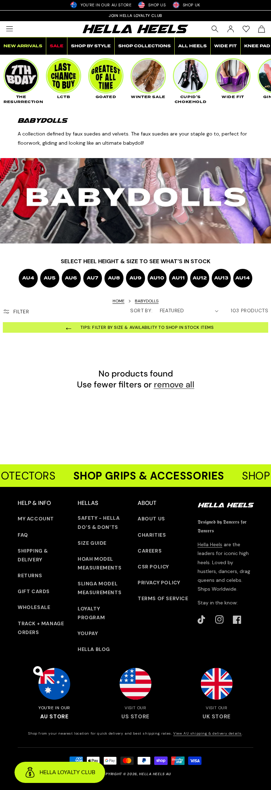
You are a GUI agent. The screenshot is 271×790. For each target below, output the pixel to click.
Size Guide (92, 543)
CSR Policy (153, 566)
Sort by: (141, 310)
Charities (152, 535)
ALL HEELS (192, 46)
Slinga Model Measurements (99, 588)
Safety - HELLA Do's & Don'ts (99, 522)
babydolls (146, 301)
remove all (174, 384)
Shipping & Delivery (33, 555)
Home (119, 301)
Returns (30, 575)
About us (151, 518)
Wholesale (34, 607)
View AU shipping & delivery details (207, 733)
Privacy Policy (159, 582)
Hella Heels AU (155, 774)
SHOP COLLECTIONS (144, 46)
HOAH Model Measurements (99, 563)
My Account (36, 518)
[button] (9, 29)
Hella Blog (94, 649)
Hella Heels (210, 544)
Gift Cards (34, 591)
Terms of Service (163, 598)
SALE (57, 46)
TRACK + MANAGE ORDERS (41, 627)
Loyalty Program (91, 613)
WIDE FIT (225, 46)
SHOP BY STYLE (91, 46)
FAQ (23, 535)
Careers (150, 551)
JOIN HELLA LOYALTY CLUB (135, 15)
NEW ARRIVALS (23, 46)
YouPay (88, 633)
